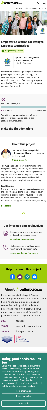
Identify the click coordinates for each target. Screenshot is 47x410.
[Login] (44, 3)
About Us (42, 8)
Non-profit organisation (14, 51)
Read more (6, 206)
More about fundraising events (24, 253)
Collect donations (30, 8)
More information (23, 391)
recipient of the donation (12, 118)
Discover (19, 8)
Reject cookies (23, 396)
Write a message (19, 160)
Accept (24, 403)
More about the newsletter (22, 239)
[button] (12, 277)
